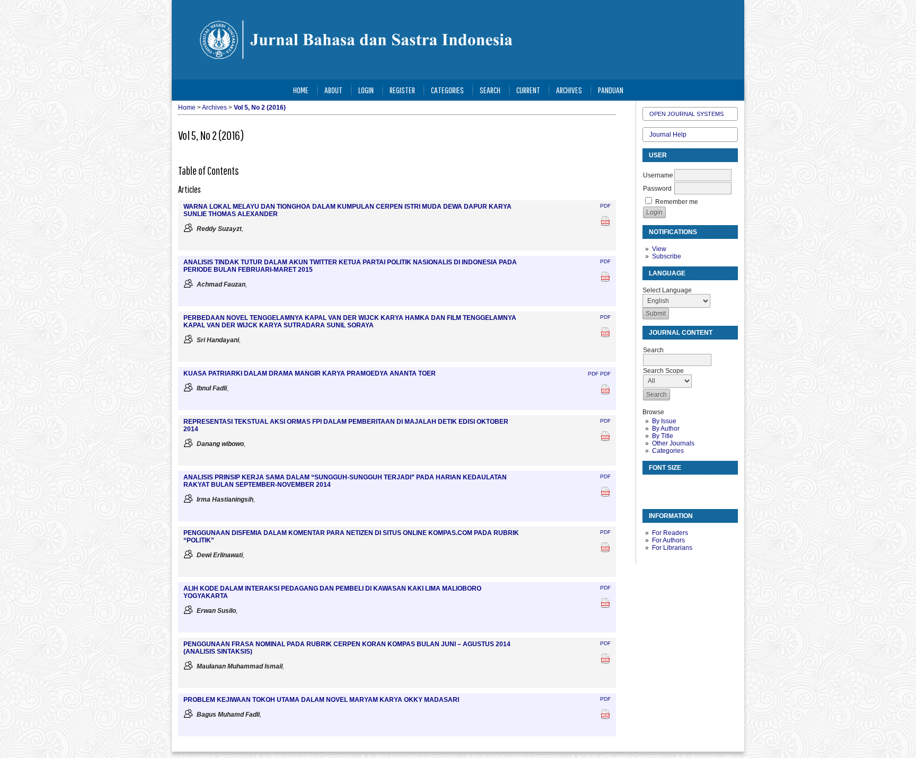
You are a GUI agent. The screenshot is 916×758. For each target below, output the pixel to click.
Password (657, 188)
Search (490, 90)
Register (402, 90)
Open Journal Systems (686, 114)
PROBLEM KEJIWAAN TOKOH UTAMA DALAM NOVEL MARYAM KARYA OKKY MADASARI (321, 699)
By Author (666, 428)
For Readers (670, 533)
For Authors (668, 540)
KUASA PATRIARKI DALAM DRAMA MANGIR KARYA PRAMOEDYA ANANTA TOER (309, 373)
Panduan (610, 90)
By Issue (664, 421)
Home (301, 90)
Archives (569, 90)
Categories (668, 450)
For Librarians (672, 547)
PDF (605, 206)
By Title (662, 436)
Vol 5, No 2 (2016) (260, 107)
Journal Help (667, 134)
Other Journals (673, 443)
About (333, 90)
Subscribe (666, 256)
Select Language (667, 290)
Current (528, 90)
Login (366, 90)
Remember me (676, 202)
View (659, 249)
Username (658, 175)
